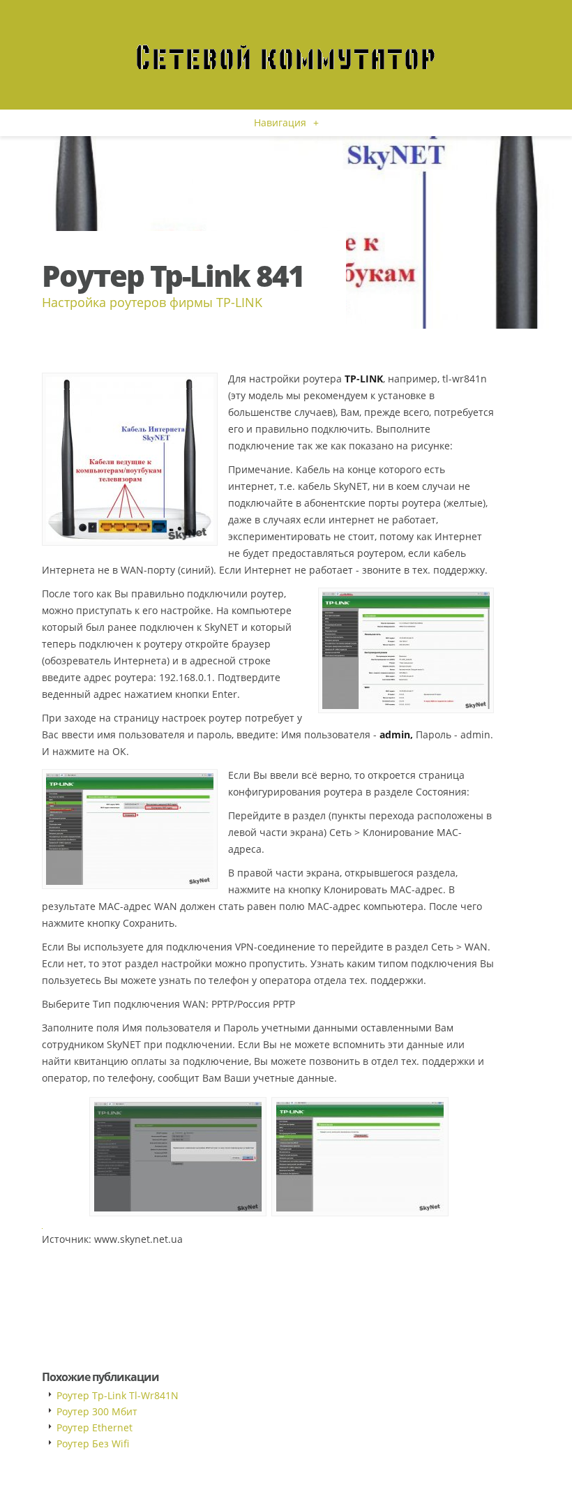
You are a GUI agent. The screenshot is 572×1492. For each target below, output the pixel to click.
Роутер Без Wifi (93, 1443)
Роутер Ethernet (95, 1427)
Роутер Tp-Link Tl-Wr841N (118, 1395)
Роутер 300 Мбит (97, 1411)
